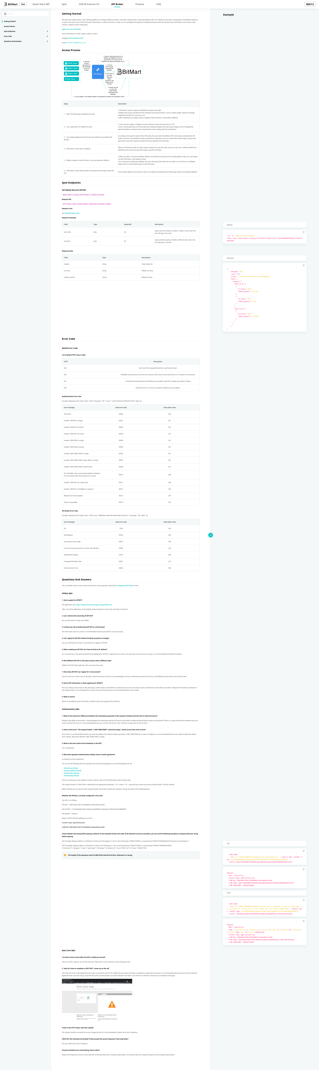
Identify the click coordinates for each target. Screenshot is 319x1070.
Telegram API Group (125, 585)
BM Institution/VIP (76, 38)
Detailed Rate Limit (72, 213)
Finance (139, 4)
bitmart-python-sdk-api (72, 771)
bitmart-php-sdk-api (71, 776)
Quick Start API (41, 4)
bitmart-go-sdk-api (71, 768)
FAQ (158, 4)
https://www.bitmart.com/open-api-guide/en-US (94, 605)
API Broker (117, 4)
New (23, 4)
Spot (64, 4)
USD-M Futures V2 (89, 4)
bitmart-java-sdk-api (71, 773)
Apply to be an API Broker (71, 29)
